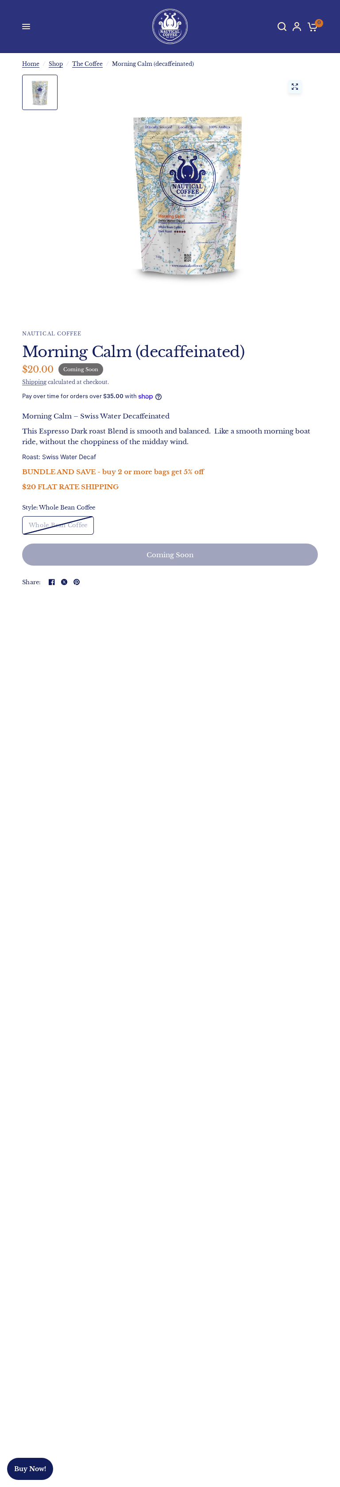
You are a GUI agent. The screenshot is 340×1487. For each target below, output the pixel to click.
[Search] (282, 26)
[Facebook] (51, 582)
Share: (31, 582)
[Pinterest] (76, 582)
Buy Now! (30, 1469)
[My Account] (297, 26)
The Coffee (87, 64)
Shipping (34, 382)
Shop (56, 64)
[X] (64, 582)
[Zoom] (294, 86)
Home (30, 64)
